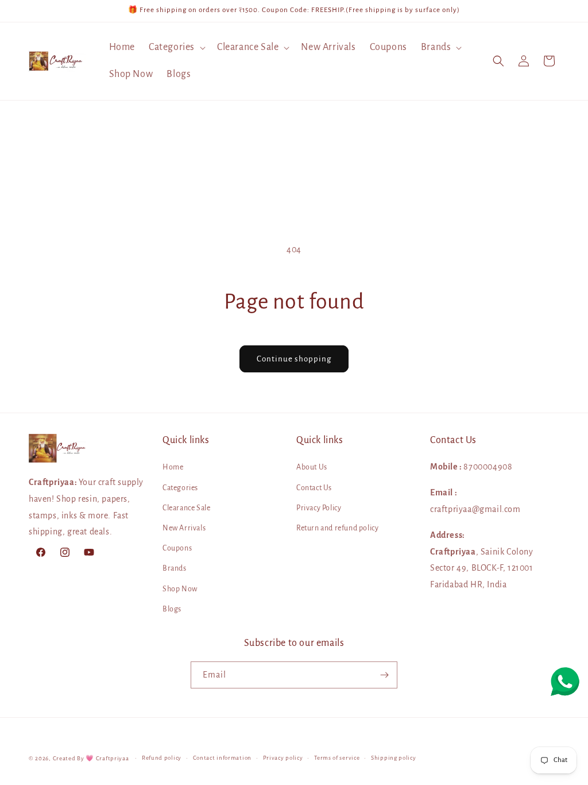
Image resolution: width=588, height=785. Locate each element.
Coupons (177, 548)
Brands (175, 568)
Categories (180, 488)
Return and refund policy (337, 528)
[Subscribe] (384, 674)
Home (173, 467)
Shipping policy (393, 758)
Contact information (222, 758)
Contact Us (314, 488)
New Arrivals (184, 528)
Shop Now (180, 589)
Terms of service (336, 758)
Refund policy (161, 758)
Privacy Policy (318, 508)
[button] (176, 47)
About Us (311, 467)
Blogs (172, 609)
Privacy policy (283, 758)
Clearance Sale (186, 508)
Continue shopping (294, 359)
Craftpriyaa (112, 758)
